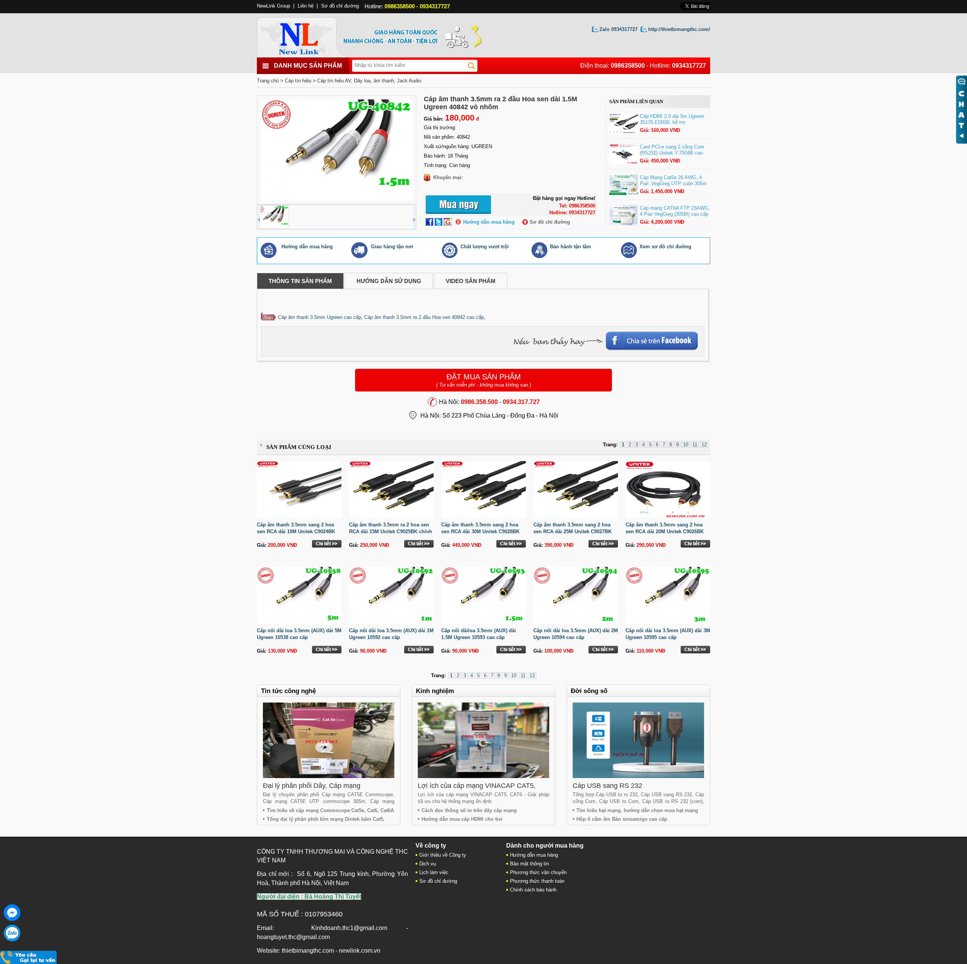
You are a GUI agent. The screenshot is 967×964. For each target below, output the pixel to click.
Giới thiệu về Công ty (442, 855)
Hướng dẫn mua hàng (488, 222)
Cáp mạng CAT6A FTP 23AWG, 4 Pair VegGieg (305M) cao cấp (675, 211)
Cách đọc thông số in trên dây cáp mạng (469, 810)
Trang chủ (268, 81)
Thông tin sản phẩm (300, 281)
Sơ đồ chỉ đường (550, 222)
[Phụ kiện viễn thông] (307, 35)
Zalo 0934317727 (618, 29)
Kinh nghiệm (435, 691)
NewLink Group (273, 6)
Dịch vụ (427, 864)
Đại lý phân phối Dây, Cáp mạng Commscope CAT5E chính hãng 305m (321, 789)
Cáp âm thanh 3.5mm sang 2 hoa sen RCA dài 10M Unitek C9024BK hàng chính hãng (296, 531)
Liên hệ (306, 6)
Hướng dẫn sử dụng (389, 281)
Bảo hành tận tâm (570, 246)
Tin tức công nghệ (288, 691)
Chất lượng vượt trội (484, 246)
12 (704, 444)
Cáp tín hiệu (298, 81)
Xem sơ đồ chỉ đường (665, 246)
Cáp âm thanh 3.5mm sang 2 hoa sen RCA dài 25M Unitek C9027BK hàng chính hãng (572, 531)
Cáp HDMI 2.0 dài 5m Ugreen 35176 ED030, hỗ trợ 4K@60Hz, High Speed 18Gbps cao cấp (674, 125)
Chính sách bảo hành (533, 890)
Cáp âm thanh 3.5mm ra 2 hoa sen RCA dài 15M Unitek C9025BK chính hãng (390, 531)
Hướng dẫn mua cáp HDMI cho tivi (462, 819)
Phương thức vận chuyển (538, 872)
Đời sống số (589, 691)
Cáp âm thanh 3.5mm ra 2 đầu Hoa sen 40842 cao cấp (424, 317)
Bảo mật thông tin (529, 864)
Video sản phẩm (471, 281)
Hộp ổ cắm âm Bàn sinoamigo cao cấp (621, 819)
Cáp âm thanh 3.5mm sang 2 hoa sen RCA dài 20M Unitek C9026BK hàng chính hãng (665, 531)
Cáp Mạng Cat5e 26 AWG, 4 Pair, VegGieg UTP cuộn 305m (673, 180)
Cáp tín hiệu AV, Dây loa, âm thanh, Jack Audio (369, 81)
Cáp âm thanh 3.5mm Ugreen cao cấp (319, 317)
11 (694, 444)
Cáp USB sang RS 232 (607, 785)
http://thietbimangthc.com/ (679, 29)
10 (685, 444)
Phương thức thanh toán (537, 881)
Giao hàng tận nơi (392, 246)
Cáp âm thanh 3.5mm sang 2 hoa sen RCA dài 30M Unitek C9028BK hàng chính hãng (480, 531)
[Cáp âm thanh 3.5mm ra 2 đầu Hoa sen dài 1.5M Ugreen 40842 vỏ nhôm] (336, 149)
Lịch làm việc (433, 872)
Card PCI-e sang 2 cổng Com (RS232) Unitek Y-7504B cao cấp (672, 153)
